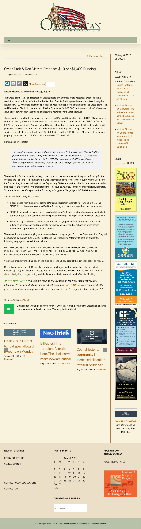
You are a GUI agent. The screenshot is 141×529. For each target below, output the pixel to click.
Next (102, 56)
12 (69, 473)
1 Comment (65, 363)
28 (79, 480)
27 (74, 480)
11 (64, 473)
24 (60, 480)
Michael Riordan (124, 105)
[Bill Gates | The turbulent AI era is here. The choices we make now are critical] (55, 333)
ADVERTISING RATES (114, 461)
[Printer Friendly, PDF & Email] (16, 280)
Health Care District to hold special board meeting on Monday (19, 346)
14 (79, 473)
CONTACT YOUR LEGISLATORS (20, 482)
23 (55, 480)
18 (64, 476)
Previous (93, 56)
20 (74, 476)
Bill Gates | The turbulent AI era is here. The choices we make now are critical (125, 115)
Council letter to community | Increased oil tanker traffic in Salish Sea (124, 139)
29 (83, 480)
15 (83, 473)
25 (64, 480)
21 (79, 476)
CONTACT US (11, 488)
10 (60, 473)
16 (55, 476)
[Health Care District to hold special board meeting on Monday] (19, 332)
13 (74, 473)
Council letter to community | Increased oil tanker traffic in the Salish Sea (125, 91)
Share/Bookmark (37, 84)
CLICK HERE (72, 284)
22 (83, 476)
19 (69, 476)
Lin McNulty (25, 300)
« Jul (56, 488)
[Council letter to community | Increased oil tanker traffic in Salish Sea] (92, 336)
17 (60, 476)
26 (69, 480)
